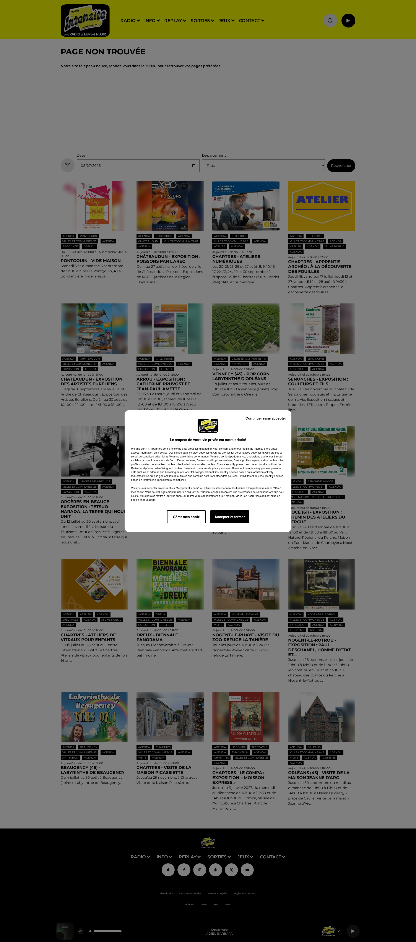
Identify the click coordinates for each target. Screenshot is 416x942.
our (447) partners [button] (151, 448)
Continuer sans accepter (265, 418)
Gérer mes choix (186, 516)
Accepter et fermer (229, 516)
